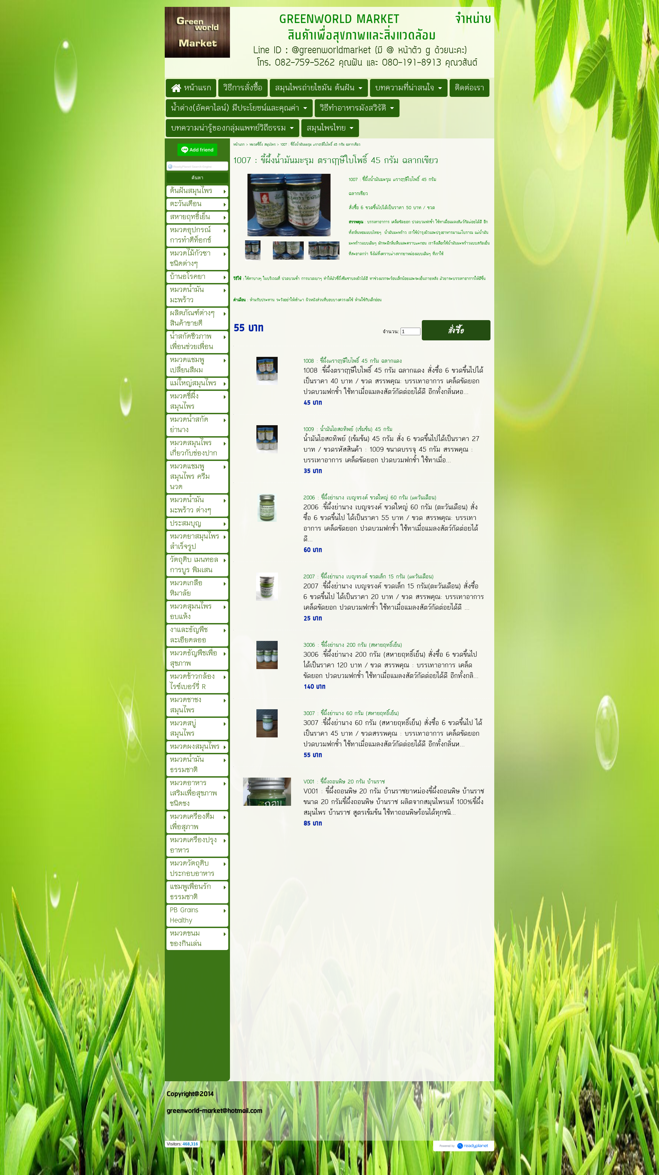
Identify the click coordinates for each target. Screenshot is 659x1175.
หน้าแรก (239, 144)
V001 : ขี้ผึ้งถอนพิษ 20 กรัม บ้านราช (344, 781)
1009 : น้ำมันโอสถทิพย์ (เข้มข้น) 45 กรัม (347, 429)
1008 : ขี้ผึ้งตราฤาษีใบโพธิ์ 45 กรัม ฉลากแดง (352, 361)
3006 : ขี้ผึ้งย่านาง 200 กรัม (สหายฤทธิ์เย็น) (352, 645)
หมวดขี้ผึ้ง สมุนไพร (263, 144)
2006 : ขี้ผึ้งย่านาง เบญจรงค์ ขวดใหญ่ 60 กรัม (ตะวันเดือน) (369, 497)
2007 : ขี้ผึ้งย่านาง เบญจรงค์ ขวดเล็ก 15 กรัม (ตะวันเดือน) (368, 576)
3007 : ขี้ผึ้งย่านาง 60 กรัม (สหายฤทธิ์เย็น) (351, 713)
